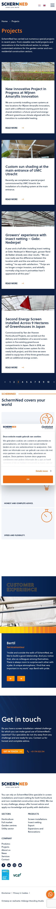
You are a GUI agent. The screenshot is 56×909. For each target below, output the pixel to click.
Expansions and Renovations (35, 830)
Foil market (7, 822)
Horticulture (7, 819)
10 (48, 382)
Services (6, 856)
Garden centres (9, 825)
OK (28, 479)
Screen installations (37, 819)
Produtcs (6, 843)
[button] (11, 678)
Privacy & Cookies (20, 893)
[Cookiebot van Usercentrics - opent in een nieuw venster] (41, 427)
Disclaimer (6, 893)
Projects (5, 846)
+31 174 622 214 (37, 751)
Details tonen (42, 471)
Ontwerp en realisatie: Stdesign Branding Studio (23, 901)
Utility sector (8, 828)
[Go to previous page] (5, 382)
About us (6, 849)
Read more (11, 128)
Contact (5, 859)
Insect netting (34, 822)
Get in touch (11, 751)
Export (31, 825)
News (4, 853)
